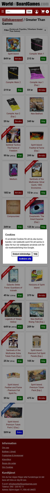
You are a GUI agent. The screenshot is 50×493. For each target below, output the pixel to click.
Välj (35, 254)
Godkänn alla (25, 259)
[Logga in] (37, 12)
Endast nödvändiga (21, 254)
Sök (29, 11)
